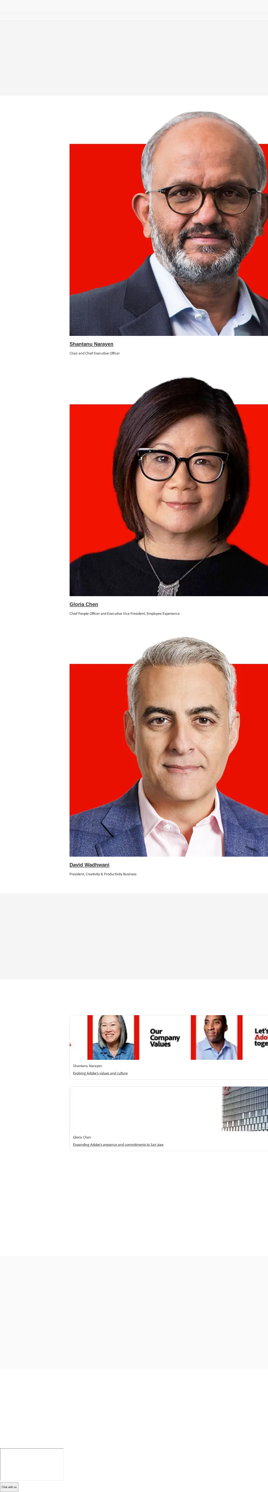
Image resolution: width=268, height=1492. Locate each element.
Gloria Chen (84, 604)
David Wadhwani (90, 865)
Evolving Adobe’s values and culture (100, 1073)
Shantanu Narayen (91, 344)
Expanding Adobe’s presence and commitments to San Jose (118, 1144)
